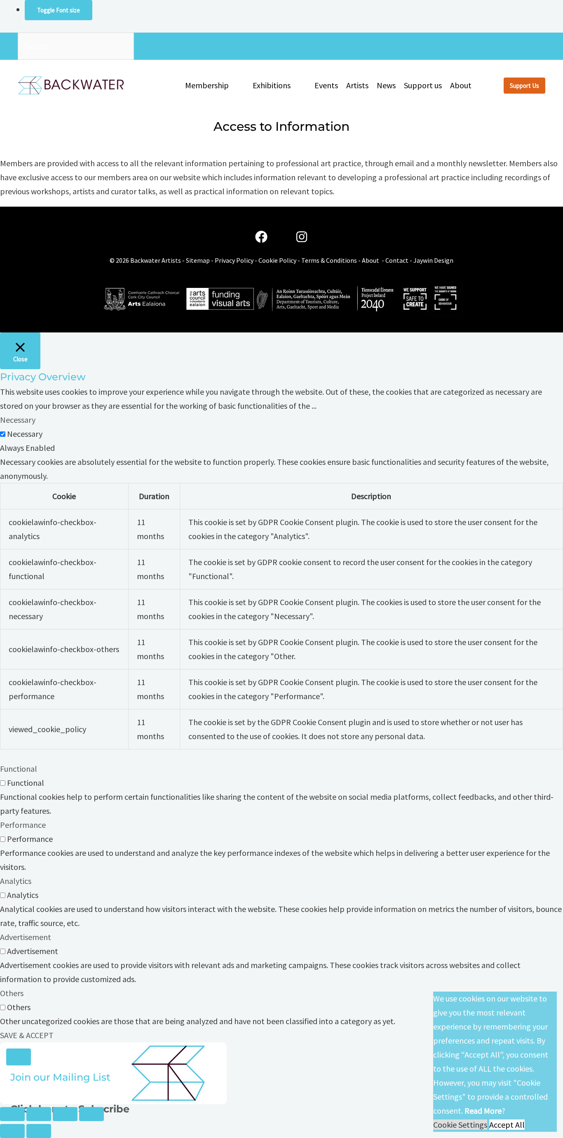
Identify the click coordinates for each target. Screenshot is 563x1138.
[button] (233, 85)
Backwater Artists (155, 260)
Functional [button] (18, 768)
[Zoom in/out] (12, 1114)
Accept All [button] (507, 1124)
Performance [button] (23, 825)
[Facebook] (261, 237)
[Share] (65, 1114)
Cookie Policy (277, 260)
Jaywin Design (433, 260)
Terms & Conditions (329, 260)
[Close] (18, 1056)
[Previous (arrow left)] (12, 1131)
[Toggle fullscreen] (38, 1114)
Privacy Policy (234, 260)
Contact (396, 260)
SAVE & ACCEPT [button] (27, 1035)
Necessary (24, 434)
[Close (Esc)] (91, 1114)
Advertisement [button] (25, 937)
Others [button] (11, 993)
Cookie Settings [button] (460, 1124)
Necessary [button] (17, 420)
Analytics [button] (15, 881)
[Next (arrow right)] (38, 1131)
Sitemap (198, 260)
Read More (483, 1110)
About (370, 260)
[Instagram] (302, 237)
